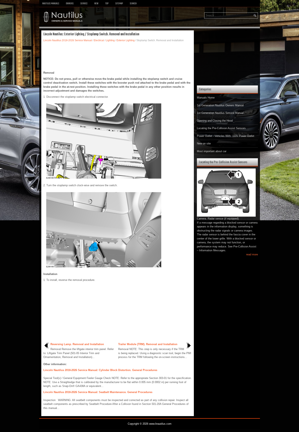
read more (252, 254)
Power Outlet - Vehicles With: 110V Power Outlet (225, 135)
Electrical (99, 40)
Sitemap (119, 4)
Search (133, 4)
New (96, 4)
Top (107, 4)
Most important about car (211, 151)
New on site (204, 143)
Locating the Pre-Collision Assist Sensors (221, 128)
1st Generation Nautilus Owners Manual (220, 105)
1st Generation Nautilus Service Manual (220, 112)
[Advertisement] (117, 56)
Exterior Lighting (126, 40)
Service (84, 4)
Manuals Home (206, 97)
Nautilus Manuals (50, 4)
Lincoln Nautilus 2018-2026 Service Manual (67, 40)
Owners (70, 4)
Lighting (110, 40)
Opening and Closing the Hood (215, 120)
